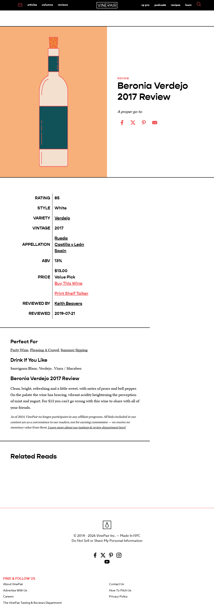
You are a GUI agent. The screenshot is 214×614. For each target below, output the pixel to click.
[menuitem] (20, 5)
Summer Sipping (74, 350)
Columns (47, 4)
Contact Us (116, 584)
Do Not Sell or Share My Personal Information (107, 540)
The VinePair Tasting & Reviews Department (32, 603)
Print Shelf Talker (71, 293)
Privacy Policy (118, 596)
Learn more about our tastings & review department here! (87, 427)
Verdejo (62, 218)
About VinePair (13, 584)
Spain (60, 250)
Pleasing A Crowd (44, 350)
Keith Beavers (68, 303)
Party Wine (19, 350)
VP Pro (145, 5)
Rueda (61, 238)
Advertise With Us (15, 590)
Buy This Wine (68, 283)
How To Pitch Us (120, 590)
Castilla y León (69, 244)
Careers (8, 596)
